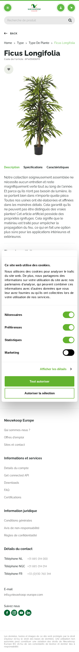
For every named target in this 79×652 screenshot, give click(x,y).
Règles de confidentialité (20, 535)
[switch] (68, 327)
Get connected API (16, 475)
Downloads (11, 482)
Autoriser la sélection (40, 393)
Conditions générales (18, 520)
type (20, 43)
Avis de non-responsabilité (21, 528)
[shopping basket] (71, 7)
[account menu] (60, 7)
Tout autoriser (39, 381)
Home (8, 43)
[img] (34, 7)
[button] (70, 20)
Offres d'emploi (14, 437)
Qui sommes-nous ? (17, 430)
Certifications (12, 497)
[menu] (7, 7)
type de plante (39, 43)
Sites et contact (14, 444)
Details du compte (16, 468)
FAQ (6, 490)
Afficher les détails (53, 369)
